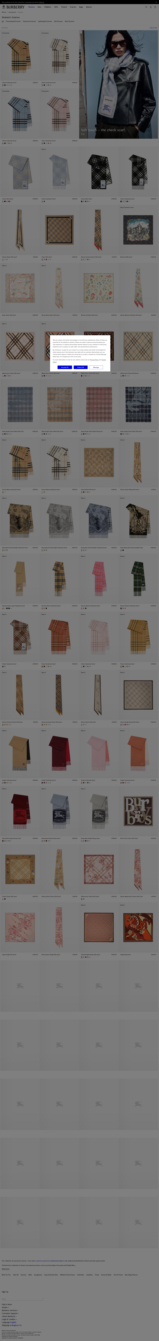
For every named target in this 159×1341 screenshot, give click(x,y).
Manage (96, 367)
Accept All (64, 367)
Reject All (80, 367)
